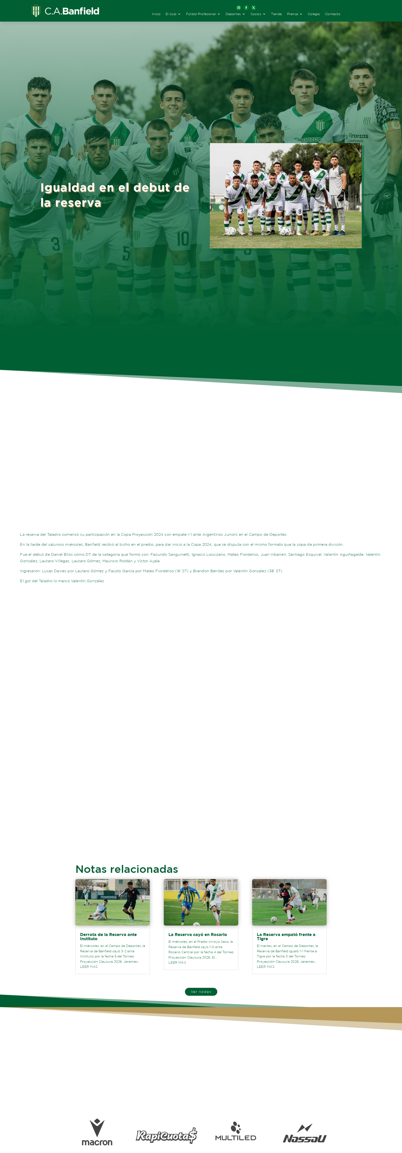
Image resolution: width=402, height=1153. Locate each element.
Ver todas (201, 992)
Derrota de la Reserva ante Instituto (108, 936)
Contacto (332, 14)
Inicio (156, 14)
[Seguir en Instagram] (238, 7)
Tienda (276, 14)
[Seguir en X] (253, 7)
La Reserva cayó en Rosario (197, 934)
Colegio (314, 14)
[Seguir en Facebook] (246, 7)
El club (171, 14)
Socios (256, 14)
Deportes (233, 14)
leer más (89, 967)
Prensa (292, 14)
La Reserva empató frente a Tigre (286, 936)
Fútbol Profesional (201, 14)
